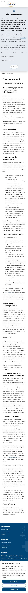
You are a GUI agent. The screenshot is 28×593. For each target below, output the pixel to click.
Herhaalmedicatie (5, 529)
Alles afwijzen (14, 589)
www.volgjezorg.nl (13, 457)
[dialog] (14, 577)
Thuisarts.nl (23, 37)
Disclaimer (4, 547)
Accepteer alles (14, 581)
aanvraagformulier (9, 292)
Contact (3, 534)
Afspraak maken (5, 532)
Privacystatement (5, 545)
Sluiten (15, 67)
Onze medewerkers (6, 542)
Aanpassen (14, 585)
